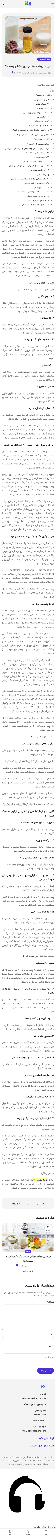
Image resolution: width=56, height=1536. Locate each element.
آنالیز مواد (42, 59)
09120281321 (40, 1414)
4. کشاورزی (41, 117)
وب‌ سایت (49, 1357)
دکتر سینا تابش (32, 1266)
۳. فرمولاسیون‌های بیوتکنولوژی (34, 161)
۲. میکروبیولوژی (40, 157)
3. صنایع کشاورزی (39, 187)
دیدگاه (50, 1302)
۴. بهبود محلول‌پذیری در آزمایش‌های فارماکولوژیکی (27, 165)
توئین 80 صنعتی (43, 174)
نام (52, 1334)
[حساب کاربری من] (3, 4)
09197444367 (39, 1427)
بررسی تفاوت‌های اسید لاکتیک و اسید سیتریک (28, 1258)
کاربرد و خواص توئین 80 (41, 99)
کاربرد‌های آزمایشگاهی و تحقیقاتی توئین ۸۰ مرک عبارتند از (27, 148)
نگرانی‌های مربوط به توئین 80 (38, 144)
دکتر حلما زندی (44, 73)
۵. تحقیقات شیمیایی (38, 170)
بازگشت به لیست (28, 1203)
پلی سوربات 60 (30, 956)
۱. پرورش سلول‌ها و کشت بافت (35, 152)
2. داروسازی (41, 108)
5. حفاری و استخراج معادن (36, 196)
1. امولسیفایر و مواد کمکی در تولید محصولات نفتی (28, 179)
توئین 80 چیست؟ (43, 95)
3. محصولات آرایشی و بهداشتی (34, 112)
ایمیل (51, 1345)
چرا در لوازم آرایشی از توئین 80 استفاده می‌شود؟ (31, 130)
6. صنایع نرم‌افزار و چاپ (37, 125)
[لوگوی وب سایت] (28, 4)
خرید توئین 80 (40, 1180)
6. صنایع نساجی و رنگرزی (37, 200)
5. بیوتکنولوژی (40, 121)
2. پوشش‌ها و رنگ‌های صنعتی (35, 183)
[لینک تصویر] (43, 1387)
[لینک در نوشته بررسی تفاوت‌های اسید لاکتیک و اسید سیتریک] (28, 1237)
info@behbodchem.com (33, 1431)
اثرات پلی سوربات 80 (41, 139)
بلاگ (48, 59)
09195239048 (39, 1421)
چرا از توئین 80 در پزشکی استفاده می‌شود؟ (33, 134)
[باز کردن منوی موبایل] (52, 4)
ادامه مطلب (28, 1271)
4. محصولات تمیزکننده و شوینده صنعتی (31, 191)
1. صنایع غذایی (41, 104)
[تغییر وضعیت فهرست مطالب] (52, 92)
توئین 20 (33, 736)
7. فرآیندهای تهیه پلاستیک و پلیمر (33, 204)
